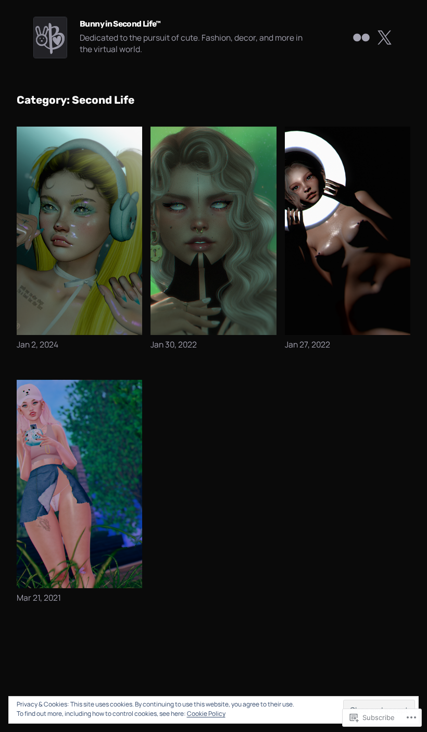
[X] (384, 37)
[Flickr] (361, 37)
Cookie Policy (206, 713)
